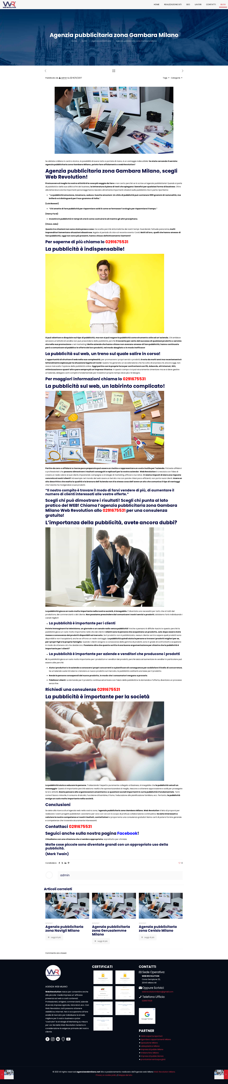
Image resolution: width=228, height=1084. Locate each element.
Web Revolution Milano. (164, 1071)
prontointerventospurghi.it (153, 1059)
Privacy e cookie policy (106, 1075)
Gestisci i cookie (11, 1080)
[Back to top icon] (216, 1079)
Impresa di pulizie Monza (152, 1056)
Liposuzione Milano (149, 1042)
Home (74, 41)
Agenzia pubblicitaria (101, 41)
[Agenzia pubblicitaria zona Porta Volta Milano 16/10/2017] (221, 1074)
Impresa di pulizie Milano (152, 1049)
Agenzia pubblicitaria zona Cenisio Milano (158, 928)
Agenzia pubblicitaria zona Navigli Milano (64, 928)
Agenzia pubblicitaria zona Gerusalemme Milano (111, 930)
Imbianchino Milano (150, 1052)
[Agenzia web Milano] (9, 4)
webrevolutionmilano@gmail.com (157, 991)
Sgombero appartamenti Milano (156, 1039)
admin (64, 78)
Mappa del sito (125, 1075)
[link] (103, 977)
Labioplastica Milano (150, 1046)
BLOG (84, 41)
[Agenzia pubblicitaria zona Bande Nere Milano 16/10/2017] (7, 1074)
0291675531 (116, 242)
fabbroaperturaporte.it (152, 1036)
